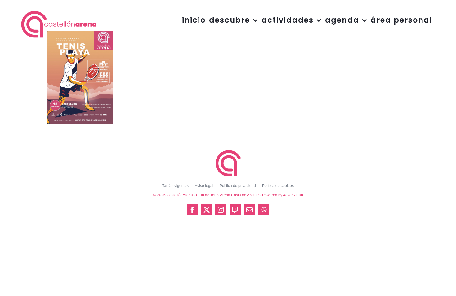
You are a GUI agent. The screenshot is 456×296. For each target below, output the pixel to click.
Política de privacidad (238, 186)
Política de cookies (278, 186)
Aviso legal (204, 186)
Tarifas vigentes (175, 186)
